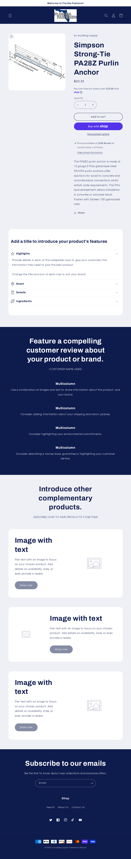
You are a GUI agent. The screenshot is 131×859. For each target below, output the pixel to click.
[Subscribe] (92, 783)
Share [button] (81, 213)
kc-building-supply (60, 847)
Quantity (78, 98)
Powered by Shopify (77, 847)
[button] (10, 15)
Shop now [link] (26, 585)
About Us (63, 807)
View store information (90, 152)
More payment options (98, 134)
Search (50, 807)
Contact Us (78, 807)
